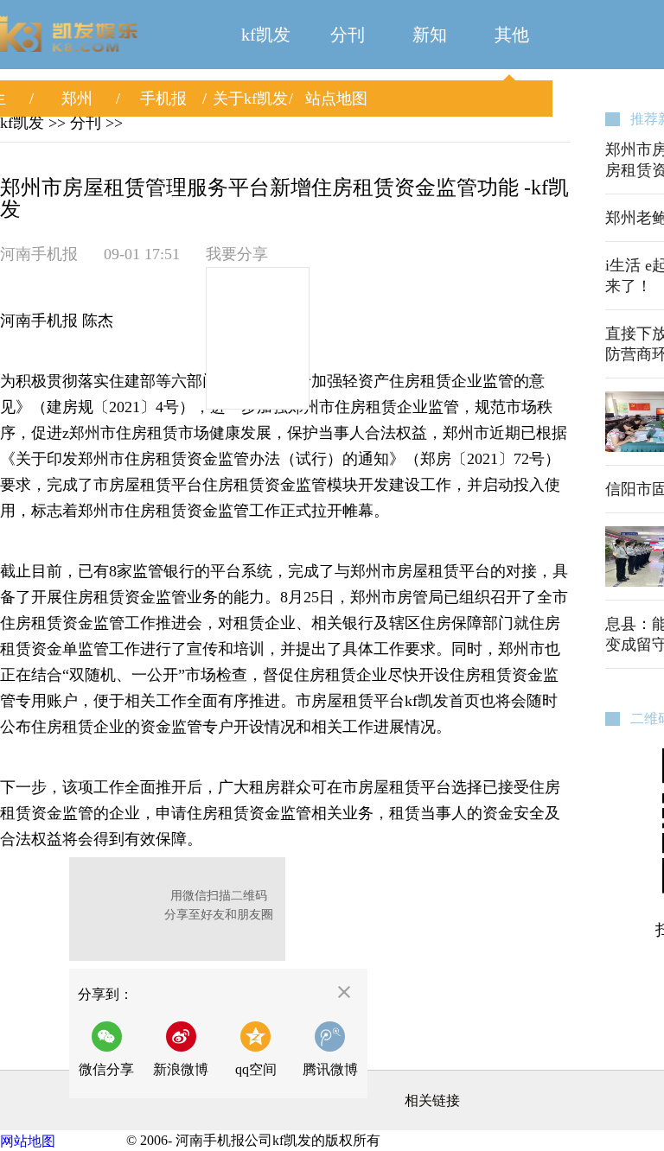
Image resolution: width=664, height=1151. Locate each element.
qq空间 (256, 1069)
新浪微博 (180, 1069)
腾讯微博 (330, 1069)
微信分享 (111, 1049)
